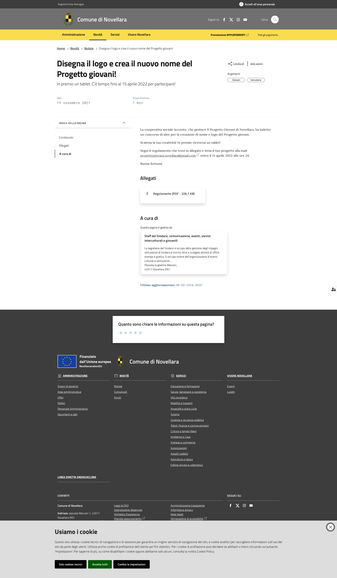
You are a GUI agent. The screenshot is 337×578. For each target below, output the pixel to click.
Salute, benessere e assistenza (188, 392)
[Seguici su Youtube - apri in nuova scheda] (243, 19)
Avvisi (117, 397)
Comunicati (120, 392)
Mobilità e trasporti (182, 403)
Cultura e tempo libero (183, 431)
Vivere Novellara (239, 376)
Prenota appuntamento (127, 519)
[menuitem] (73, 35)
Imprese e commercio (183, 442)
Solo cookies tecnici (70, 564)
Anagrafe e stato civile (184, 409)
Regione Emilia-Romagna (71, 4)
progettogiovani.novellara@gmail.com (168, 156)
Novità (74, 48)
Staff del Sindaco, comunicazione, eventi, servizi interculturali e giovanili (177, 238)
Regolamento (174, 193)
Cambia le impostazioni (132, 564)
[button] (275, 19)
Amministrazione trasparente (188, 505)
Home (61, 48)
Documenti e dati (67, 414)
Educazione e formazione (185, 386)
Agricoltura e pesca (182, 459)
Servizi (181, 376)
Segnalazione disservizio (128, 510)
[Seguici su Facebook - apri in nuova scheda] (222, 19)
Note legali (177, 514)
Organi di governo (68, 386)
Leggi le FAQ (121, 505)
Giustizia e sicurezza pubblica (187, 420)
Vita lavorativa (179, 397)
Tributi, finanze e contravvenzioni (190, 425)
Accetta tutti (100, 564)
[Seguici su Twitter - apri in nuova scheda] (229, 19)
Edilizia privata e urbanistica (187, 465)
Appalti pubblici (179, 454)
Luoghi (231, 392)
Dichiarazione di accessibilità (187, 519)
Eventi (231, 386)
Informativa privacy (182, 510)
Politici (61, 403)
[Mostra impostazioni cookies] (333, 289)
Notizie (89, 48)
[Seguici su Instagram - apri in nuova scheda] (236, 19)
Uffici (60, 397)
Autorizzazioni (179, 448)
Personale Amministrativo (73, 409)
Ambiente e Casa (180, 437)
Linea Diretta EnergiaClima (77, 477)
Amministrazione (75, 376)
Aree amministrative (69, 392)
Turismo (175, 414)
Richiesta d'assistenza (127, 514)
